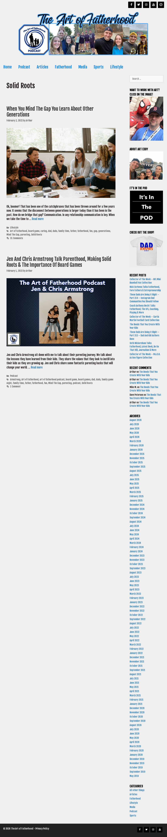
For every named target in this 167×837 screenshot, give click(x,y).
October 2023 (136, 564)
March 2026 (135, 441)
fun (90, 231)
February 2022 (137, 648)
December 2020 (137, 708)
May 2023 (134, 585)
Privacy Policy (42, 828)
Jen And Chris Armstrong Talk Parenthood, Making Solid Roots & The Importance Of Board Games (59, 262)
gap (95, 231)
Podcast (24, 67)
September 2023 (137, 568)
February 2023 (137, 598)
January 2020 (136, 754)
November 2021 (137, 661)
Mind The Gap (13, 234)
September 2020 (137, 721)
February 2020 (137, 750)
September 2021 (137, 670)
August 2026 (136, 420)
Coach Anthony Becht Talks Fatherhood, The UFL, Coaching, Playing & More (144, 309)
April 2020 (134, 742)
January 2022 (136, 653)
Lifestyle (116, 67)
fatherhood (82, 231)
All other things (137, 790)
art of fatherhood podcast (52, 379)
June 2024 (134, 530)
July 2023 (134, 576)
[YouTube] (154, 5)
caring (44, 231)
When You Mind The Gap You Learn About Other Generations (50, 112)
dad (50, 231)
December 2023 (137, 555)
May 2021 (134, 687)
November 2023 (137, 559)
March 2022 (135, 644)
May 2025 (134, 483)
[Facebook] (131, 5)
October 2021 (136, 665)
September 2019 (137, 771)
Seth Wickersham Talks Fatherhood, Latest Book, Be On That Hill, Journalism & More (144, 346)
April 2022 (134, 640)
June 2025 (134, 479)
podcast (77, 383)
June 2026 (134, 428)
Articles (42, 67)
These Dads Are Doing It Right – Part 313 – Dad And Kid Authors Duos (144, 335)
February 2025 (137, 496)
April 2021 (134, 691)
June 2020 (134, 733)
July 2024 (134, 526)
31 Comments (16, 238)
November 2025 (137, 458)
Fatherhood (63, 67)
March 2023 (135, 593)
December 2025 (137, 454)
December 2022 (137, 606)
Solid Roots (36, 234)
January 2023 (136, 602)
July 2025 (134, 475)
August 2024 (136, 521)
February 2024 (137, 547)
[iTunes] (161, 5)
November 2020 (137, 712)
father (73, 231)
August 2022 (135, 623)
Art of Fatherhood (18, 231)
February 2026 (137, 445)
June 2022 (134, 632)
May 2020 (134, 737)
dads (55, 231)
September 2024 (137, 517)
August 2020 (136, 725)
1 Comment (15, 386)
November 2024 (137, 509)
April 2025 (134, 487)
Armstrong (15, 379)
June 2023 (134, 581)
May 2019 (134, 776)
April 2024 (134, 538)
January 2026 (136, 449)
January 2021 (136, 704)
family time (63, 231)
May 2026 (134, 432)
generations (104, 231)
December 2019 (137, 759)
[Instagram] (146, 5)
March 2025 (135, 492)
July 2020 (134, 729)
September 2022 (137, 619)
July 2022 (134, 627)
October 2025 (136, 462)
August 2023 (136, 572)
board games (84, 379)
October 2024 (136, 513)
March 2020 (135, 746)
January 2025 (136, 500)
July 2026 (134, 424)
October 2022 (136, 615)
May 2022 (134, 636)
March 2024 (135, 543)
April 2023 (134, 589)
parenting (25, 234)
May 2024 (134, 534)
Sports (99, 67)
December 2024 (137, 504)
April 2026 (134, 437)
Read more (38, 219)
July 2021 (134, 678)
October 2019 (136, 767)
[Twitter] (139, 5)
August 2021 (135, 674)
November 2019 (137, 763)
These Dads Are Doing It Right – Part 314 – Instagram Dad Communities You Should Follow (144, 298)
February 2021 (136, 699)
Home (7, 67)
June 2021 (134, 682)
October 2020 (136, 716)
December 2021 (137, 657)
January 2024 (136, 551)
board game (33, 231)
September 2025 (137, 466)
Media (82, 67)
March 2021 (135, 695)
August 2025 (135, 471)
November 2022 (137, 610)
